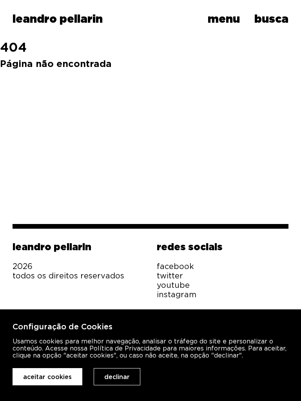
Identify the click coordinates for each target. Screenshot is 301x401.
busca (271, 19)
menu (224, 19)
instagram (176, 294)
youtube (173, 285)
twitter (170, 275)
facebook (175, 266)
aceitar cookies (47, 377)
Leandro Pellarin (52, 246)
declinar (117, 377)
